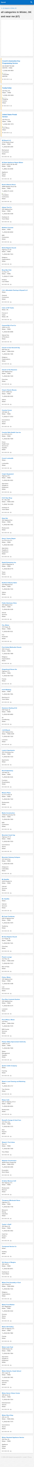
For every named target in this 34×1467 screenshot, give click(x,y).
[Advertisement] (17, 38)
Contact (25, 1457)
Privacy (30, 1457)
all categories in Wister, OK (10, 8)
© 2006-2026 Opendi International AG (11, 1457)
